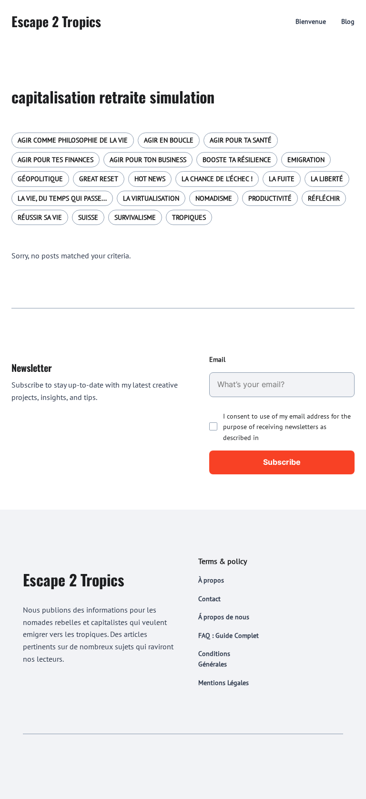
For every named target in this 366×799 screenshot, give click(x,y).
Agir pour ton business (148, 159)
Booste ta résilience (237, 159)
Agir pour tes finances (55, 159)
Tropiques (189, 217)
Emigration (306, 159)
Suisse (88, 217)
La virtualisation (151, 198)
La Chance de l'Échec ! (217, 178)
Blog (348, 21)
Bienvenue (310, 21)
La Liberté (327, 178)
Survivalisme (135, 217)
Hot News (149, 178)
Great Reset (98, 178)
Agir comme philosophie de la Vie (73, 140)
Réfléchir (324, 198)
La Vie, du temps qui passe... (62, 198)
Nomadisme (213, 198)
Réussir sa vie (40, 217)
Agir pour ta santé (241, 140)
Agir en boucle (168, 140)
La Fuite (282, 178)
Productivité (270, 198)
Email (217, 359)
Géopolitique (40, 178)
